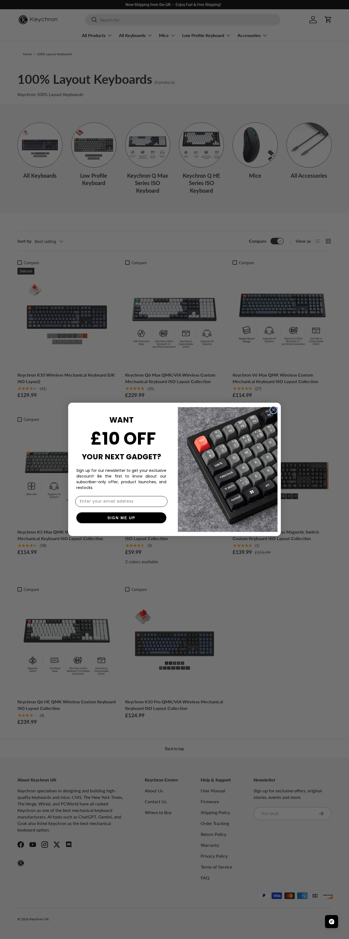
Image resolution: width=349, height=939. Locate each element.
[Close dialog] (273, 410)
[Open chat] (331, 921)
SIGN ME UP (121, 518)
